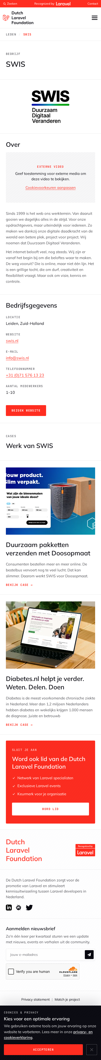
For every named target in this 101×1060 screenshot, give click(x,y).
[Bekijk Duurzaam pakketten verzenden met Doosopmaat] (50, 501)
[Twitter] (29, 908)
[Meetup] (19, 908)
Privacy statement (35, 999)
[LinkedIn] (9, 908)
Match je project (67, 999)
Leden (11, 34)
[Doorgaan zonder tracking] (91, 1049)
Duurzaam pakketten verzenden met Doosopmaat (48, 549)
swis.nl (12, 340)
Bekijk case (19, 585)
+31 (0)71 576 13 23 (25, 375)
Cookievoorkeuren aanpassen (50, 187)
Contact (93, 3)
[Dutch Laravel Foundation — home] (18, 17)
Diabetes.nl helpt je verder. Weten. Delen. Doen (45, 683)
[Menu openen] (94, 17)
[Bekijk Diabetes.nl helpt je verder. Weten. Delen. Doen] (50, 635)
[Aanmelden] (89, 954)
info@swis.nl (17, 357)
